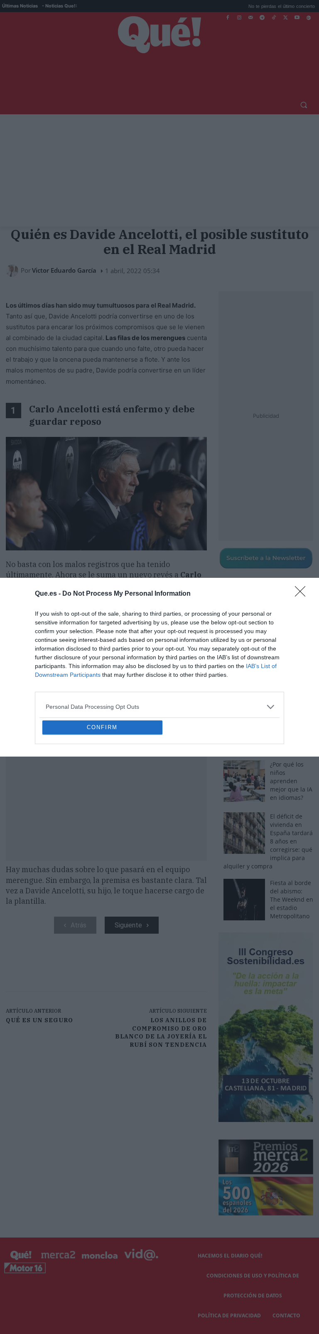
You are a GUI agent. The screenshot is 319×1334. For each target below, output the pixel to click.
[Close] (303, 534)
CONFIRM (102, 787)
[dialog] (159, 667)
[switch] (262, 665)
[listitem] (159, 646)
